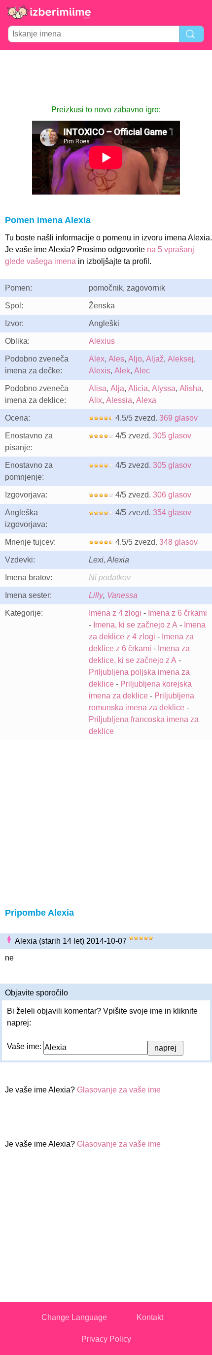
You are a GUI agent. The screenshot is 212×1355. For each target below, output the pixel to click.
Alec (142, 370)
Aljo (135, 359)
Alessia (119, 400)
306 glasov (172, 495)
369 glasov (178, 418)
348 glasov (178, 542)
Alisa (97, 388)
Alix (95, 400)
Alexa (146, 400)
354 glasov (172, 512)
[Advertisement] (106, 77)
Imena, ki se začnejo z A (135, 625)
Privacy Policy (106, 1339)
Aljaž (155, 359)
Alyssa (164, 388)
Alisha (190, 388)
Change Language (74, 1317)
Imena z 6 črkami (177, 613)
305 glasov (172, 435)
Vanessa (122, 595)
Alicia (138, 388)
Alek (122, 370)
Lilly (96, 595)
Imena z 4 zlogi (115, 613)
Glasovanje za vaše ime (119, 1090)
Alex (97, 359)
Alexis (99, 370)
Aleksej (181, 359)
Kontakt (150, 1317)
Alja (117, 388)
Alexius (102, 341)
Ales (116, 359)
